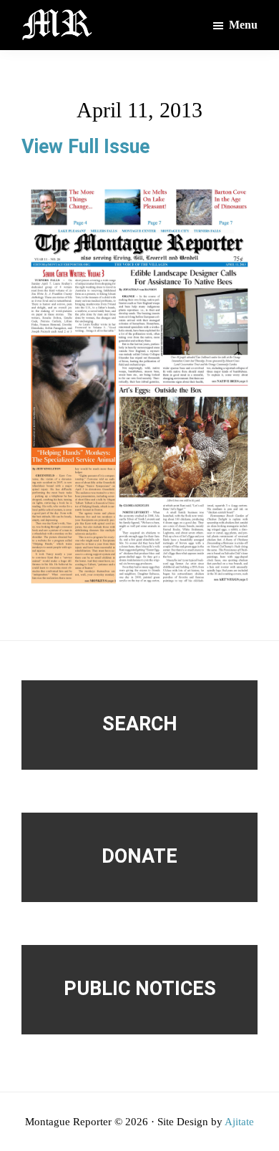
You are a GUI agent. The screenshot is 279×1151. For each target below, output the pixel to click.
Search (139, 723)
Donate (139, 856)
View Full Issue (85, 146)
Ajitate (239, 1121)
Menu (243, 25)
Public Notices (140, 988)
